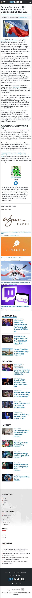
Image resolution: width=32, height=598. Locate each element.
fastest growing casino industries (13, 40)
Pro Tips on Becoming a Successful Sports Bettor (21, 455)
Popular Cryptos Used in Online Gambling (21, 444)
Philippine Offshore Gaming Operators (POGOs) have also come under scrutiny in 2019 (15, 154)
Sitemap (18, 575)
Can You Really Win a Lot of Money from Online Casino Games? (21, 433)
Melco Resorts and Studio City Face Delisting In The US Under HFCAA (15, 282)
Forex (4, 503)
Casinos (5, 500)
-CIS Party (15, 87)
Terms (12, 575)
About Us (7, 572)
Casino (4, 325)
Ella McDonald (23, 17)
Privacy (23, 572)
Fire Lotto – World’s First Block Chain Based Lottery (11, 258)
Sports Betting (7, 507)
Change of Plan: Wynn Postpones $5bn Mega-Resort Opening (21, 351)
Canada (5, 520)
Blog (4, 537)
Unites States (7, 515)
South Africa (6, 522)
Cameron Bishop (14, 235)
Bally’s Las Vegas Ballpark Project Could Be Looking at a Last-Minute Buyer (21, 339)
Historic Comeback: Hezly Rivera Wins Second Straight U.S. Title (21, 416)
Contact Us (15, 572)
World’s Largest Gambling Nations (21, 478)
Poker (4, 505)
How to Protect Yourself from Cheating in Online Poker (21, 467)
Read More (17, 436)
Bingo (4, 498)
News (4, 535)
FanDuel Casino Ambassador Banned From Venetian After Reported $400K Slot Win (21, 326)
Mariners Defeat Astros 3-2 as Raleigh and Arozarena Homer (22, 405)
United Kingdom (7, 518)
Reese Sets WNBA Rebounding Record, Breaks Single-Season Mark (20, 383)
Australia (5, 524)
